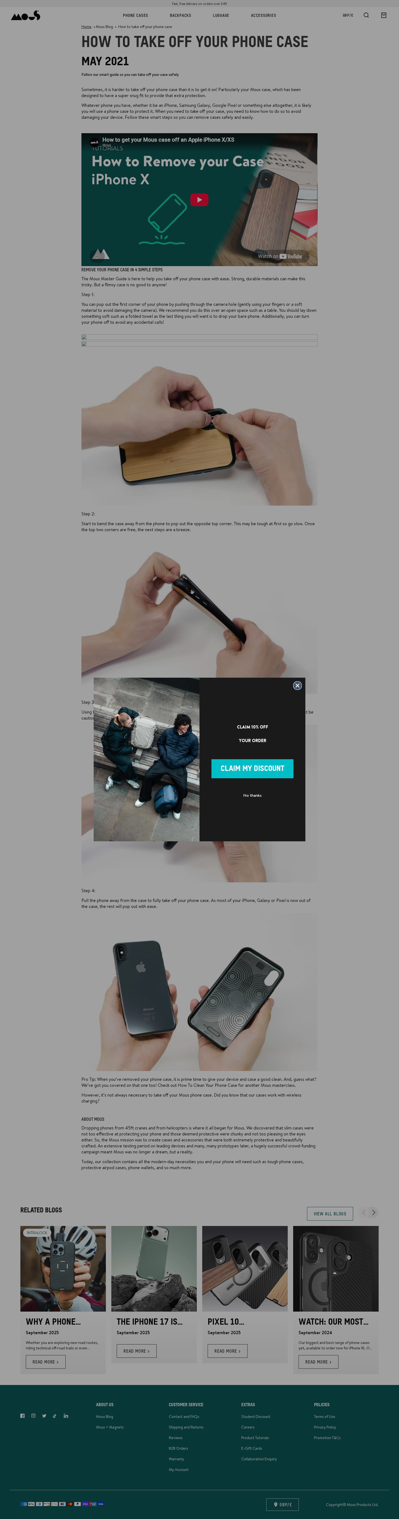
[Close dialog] (297, 685)
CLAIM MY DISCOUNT (252, 769)
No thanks (252, 795)
